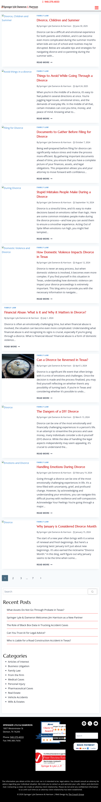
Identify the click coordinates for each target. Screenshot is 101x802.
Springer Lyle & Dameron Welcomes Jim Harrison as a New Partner (45, 617)
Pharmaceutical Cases (20, 688)
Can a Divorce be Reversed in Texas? (62, 360)
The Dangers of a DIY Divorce (58, 411)
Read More (44, 62)
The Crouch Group (76, 794)
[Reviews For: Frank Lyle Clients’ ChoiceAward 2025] (50, 742)
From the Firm (16, 675)
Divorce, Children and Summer (58, 20)
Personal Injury (16, 684)
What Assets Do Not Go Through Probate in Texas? (35, 610)
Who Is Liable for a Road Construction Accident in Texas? (39, 640)
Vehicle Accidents (18, 697)
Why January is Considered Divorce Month (66, 526)
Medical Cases (16, 679)
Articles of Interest (18, 661)
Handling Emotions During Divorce (61, 467)
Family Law (43, 15)
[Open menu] (96, 8)
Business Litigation (18, 666)
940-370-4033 (17, 737)
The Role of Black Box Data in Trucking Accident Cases (37, 625)
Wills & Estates (16, 701)
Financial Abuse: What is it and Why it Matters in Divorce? (45, 312)
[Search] (92, 591)
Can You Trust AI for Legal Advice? (26, 632)
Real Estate (14, 692)
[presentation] (18, 26)
